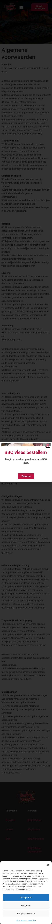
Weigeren (26, 905)
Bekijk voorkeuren (26, 913)
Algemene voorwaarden (26, 920)
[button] (47, 865)
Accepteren (26, 897)
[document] (26, 462)
